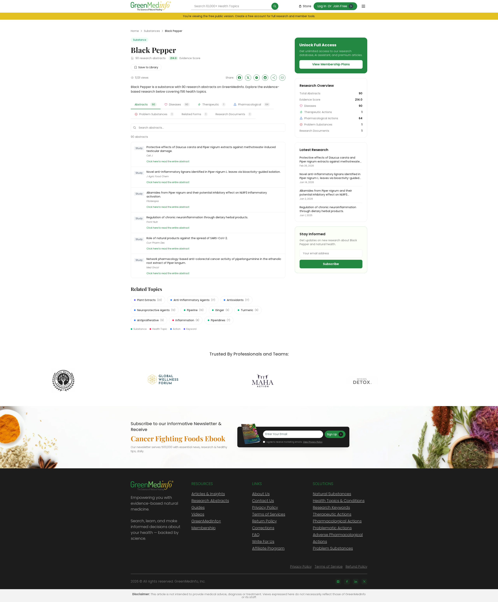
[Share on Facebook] (239, 78)
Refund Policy (356, 566)
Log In (321, 6)
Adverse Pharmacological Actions (338, 538)
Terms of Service (329, 566)
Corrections (263, 528)
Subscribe (331, 264)
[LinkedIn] (356, 581)
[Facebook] (347, 581)
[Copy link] (274, 78)
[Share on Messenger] (256, 78)
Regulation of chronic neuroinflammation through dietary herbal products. (197, 217)
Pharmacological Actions (337, 521)
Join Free (340, 6)
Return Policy (264, 521)
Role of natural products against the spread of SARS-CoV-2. (187, 238)
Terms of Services (268, 514)
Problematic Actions (332, 528)
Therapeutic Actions (332, 514)
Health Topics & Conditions (339, 500)
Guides (198, 507)
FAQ (256, 534)
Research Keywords (331, 507)
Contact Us (263, 500)
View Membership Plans (331, 64)
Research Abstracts (210, 500)
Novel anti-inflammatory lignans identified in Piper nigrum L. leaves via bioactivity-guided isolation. (213, 172)
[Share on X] (248, 78)
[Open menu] (363, 6)
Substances (152, 31)
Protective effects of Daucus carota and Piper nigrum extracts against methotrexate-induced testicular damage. (211, 149)
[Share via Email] (282, 78)
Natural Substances (332, 494)
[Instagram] (338, 581)
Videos (197, 514)
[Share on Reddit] (265, 78)
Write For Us (263, 541)
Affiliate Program (268, 548)
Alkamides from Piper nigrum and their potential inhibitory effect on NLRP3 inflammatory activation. (206, 194)
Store (307, 6)
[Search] (274, 6)
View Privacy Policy (312, 441)
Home (135, 31)
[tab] (145, 104)
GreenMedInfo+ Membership (206, 524)
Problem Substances (333, 548)
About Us (261, 494)
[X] (364, 581)
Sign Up (332, 434)
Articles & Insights (208, 494)
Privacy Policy (265, 507)
